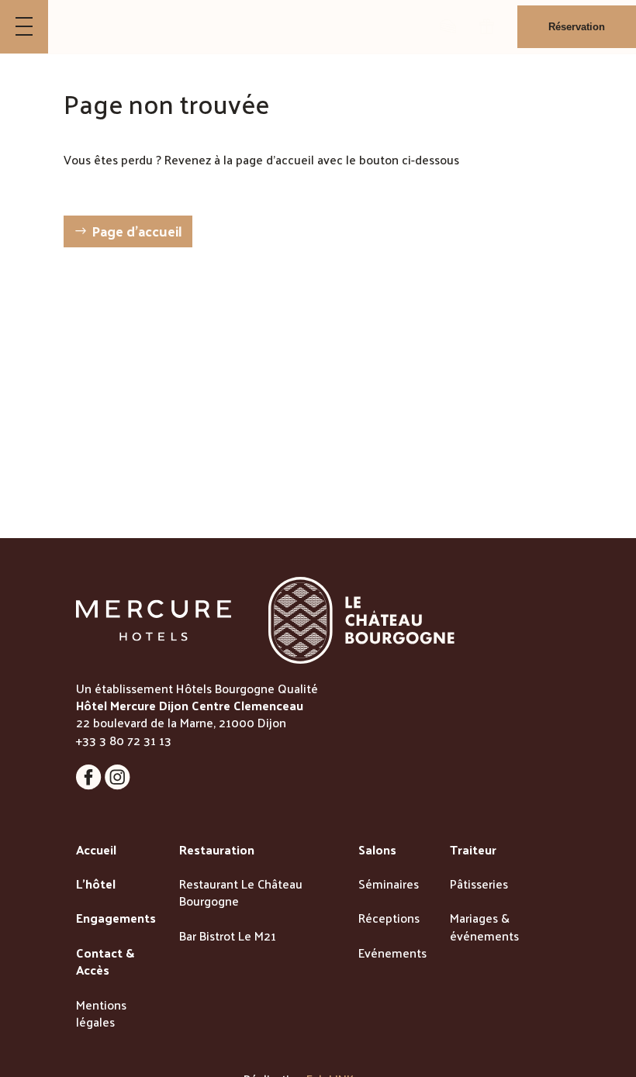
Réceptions (389, 919)
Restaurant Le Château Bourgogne (240, 893)
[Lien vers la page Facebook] (90, 785)
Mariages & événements (484, 928)
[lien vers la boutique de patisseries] (448, 26)
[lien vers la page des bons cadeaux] (486, 26)
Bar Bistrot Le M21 (227, 936)
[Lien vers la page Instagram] (117, 785)
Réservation (576, 27)
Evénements (392, 953)
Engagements (116, 919)
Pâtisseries (479, 884)
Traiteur (473, 850)
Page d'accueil (137, 230)
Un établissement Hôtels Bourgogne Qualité (197, 688)
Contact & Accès (105, 962)
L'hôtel (96, 884)
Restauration (216, 850)
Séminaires (388, 884)
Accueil (96, 850)
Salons (377, 850)
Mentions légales (101, 1014)
